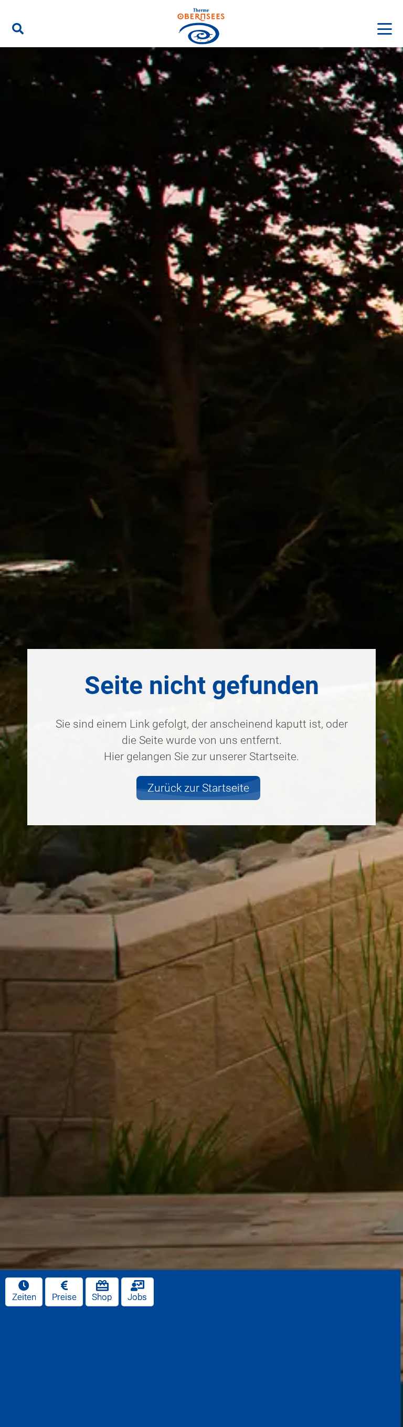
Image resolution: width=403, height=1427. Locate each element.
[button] (17, 29)
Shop (102, 1297)
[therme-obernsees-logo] (201, 27)
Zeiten (24, 1297)
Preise (64, 1297)
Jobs (137, 1297)
